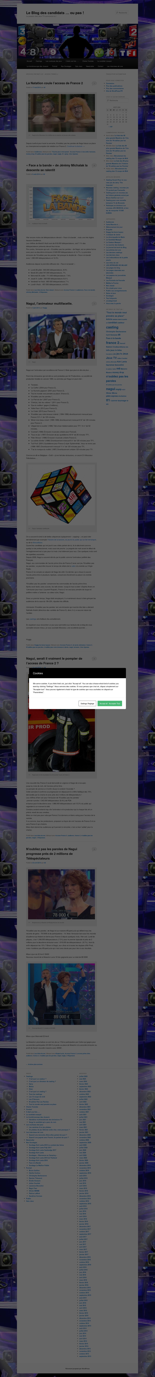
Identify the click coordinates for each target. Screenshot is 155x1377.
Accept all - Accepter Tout (110, 703)
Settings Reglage (87, 703)
